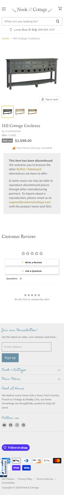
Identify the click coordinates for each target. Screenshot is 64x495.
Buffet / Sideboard (29, 169)
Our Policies (8, 478)
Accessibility (8, 482)
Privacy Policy (25, 478)
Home (5, 38)
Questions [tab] (11, 278)
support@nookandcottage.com (29, 202)
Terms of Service (44, 478)
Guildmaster (13, 131)
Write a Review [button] (33, 262)
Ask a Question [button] (33, 271)
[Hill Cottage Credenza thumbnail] (7, 112)
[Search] (57, 21)
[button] (3, 468)
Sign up (10, 358)
